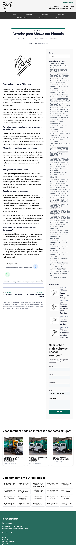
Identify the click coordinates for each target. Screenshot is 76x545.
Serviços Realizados (8, 541)
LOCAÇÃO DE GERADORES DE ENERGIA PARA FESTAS (59, 221)
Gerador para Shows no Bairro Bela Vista (23, 504)
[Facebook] (35, 266)
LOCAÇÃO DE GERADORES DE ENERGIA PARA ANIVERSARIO (59, 206)
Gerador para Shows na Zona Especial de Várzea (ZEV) (23, 498)
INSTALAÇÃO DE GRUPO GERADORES (58, 71)
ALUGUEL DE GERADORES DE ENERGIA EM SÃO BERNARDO (59, 248)
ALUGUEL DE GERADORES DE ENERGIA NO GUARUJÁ (59, 116)
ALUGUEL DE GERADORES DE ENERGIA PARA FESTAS (59, 149)
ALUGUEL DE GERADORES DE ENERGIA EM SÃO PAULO (60, 100)
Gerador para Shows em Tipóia (52, 484)
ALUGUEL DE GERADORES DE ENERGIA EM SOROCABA (60, 104)
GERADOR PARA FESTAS (58, 172)
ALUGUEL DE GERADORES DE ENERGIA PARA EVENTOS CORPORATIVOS (60, 134)
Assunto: (52, 390)
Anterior (8, 292)
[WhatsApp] (7, 274)
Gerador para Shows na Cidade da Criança (9, 504)
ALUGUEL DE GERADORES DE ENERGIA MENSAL (59, 112)
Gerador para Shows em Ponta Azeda (9, 497)
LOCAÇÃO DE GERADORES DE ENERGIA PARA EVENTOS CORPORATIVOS (60, 212)
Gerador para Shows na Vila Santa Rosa (9, 484)
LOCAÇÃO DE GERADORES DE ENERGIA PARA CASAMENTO (59, 140)
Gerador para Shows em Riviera (52, 490)
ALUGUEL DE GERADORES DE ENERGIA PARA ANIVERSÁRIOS (59, 121)
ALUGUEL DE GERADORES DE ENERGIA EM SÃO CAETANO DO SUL (59, 265)
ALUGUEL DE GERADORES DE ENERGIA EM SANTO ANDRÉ (59, 242)
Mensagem (52, 398)
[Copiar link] (41, 281)
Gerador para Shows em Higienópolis (38, 504)
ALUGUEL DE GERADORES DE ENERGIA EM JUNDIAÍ (59, 92)
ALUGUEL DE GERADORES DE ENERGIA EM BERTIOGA (59, 75)
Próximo (39, 292)
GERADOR (53, 177)
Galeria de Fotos (21, 17)
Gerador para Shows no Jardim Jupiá (38, 490)
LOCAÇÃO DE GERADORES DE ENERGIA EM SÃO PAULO (60, 188)
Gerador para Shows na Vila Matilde (9, 490)
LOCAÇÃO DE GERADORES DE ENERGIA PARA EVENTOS (60, 217)
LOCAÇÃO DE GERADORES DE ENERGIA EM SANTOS (59, 184)
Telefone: (52, 382)
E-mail (51, 374)
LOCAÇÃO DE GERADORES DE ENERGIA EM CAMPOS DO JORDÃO (59, 168)
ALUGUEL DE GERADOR (58, 269)
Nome (51, 366)
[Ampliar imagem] (23, 65)
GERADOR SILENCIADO (58, 175)
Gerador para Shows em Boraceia (52, 504)
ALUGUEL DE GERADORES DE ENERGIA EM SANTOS (59, 96)
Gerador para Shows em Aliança (66, 490)
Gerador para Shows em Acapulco (66, 484)
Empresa (29, 14)
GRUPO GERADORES (57, 64)
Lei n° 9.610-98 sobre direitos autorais (17, 308)
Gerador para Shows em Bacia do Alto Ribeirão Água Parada (38, 485)
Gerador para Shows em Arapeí (52, 497)
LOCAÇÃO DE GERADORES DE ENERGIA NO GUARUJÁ (59, 201)
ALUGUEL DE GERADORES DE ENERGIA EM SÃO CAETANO (59, 254)
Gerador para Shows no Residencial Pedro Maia (23, 491)
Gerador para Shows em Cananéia (38, 497)
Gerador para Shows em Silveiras (66, 504)
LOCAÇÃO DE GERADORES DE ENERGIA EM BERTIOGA (59, 159)
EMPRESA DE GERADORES (59, 271)
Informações (29, 39)
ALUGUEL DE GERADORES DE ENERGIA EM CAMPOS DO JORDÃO (59, 86)
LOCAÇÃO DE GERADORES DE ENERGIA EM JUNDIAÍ (59, 180)
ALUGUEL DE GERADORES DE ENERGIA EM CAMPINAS (59, 79)
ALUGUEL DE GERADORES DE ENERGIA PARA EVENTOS (60, 108)
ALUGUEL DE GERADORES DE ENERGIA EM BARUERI (59, 231)
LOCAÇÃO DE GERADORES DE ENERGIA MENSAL (59, 197)
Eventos (61, 14)
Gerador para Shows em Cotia (66, 497)
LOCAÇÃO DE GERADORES (59, 82)
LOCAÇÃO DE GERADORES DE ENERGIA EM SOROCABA (60, 193)
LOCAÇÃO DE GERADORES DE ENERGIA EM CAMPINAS (59, 163)
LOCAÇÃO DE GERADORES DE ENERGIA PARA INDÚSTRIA (59, 226)
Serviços (45, 14)
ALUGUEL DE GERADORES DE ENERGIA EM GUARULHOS (59, 236)
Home (14, 14)
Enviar (59, 412)
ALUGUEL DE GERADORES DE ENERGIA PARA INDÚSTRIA (59, 154)
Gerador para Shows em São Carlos (23, 484)
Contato (57, 17)
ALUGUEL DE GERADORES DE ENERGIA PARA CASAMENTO (59, 127)
